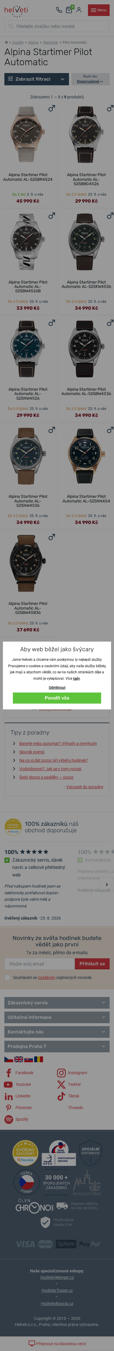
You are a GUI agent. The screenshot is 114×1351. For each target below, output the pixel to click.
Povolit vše (57, 698)
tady (76, 679)
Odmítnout (57, 688)
